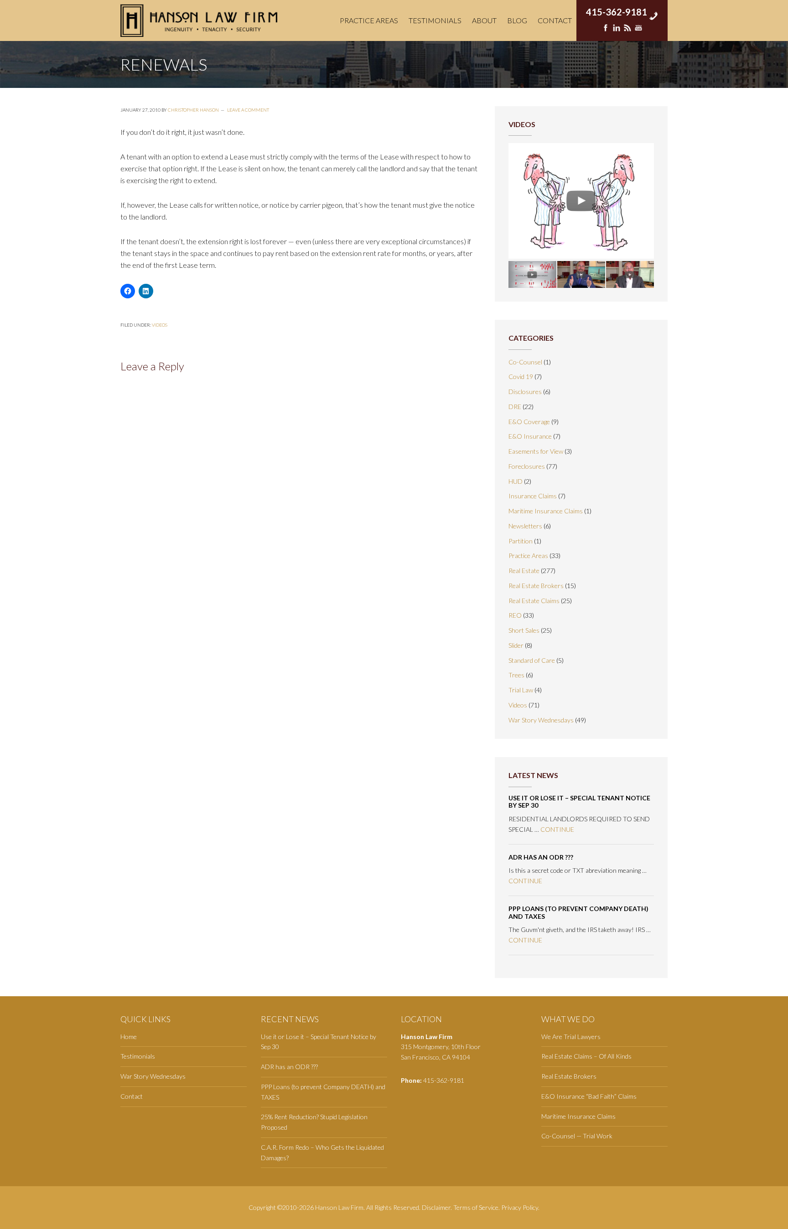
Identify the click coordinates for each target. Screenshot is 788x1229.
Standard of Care (531, 660)
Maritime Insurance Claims (545, 511)
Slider (516, 645)
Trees (516, 675)
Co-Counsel (525, 362)
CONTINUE (557, 829)
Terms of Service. (476, 1207)
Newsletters (525, 526)
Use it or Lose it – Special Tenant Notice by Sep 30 (579, 801)
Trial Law (520, 690)
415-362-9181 (616, 9)
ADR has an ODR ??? (540, 857)
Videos (159, 325)
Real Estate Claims (534, 600)
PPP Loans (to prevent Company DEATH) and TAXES (578, 912)
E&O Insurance (530, 436)
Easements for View (535, 451)
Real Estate (523, 570)
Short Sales (523, 630)
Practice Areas (528, 555)
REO (515, 615)
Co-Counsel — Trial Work (576, 1136)
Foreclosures (526, 466)
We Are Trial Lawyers (571, 1036)
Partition (520, 541)
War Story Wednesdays (541, 720)
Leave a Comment (248, 110)
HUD (515, 481)
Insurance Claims (532, 496)
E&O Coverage (529, 421)
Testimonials (137, 1056)
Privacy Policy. (520, 1207)
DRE (514, 406)
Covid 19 (520, 376)
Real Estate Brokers (536, 585)
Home (128, 1036)
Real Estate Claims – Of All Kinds (586, 1056)
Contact (131, 1096)
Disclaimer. (437, 1207)
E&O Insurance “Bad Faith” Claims (589, 1096)
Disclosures (525, 391)
